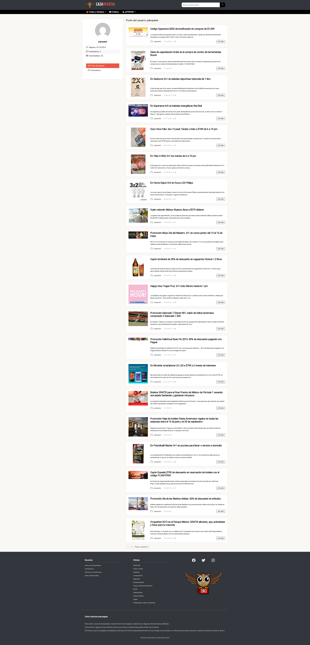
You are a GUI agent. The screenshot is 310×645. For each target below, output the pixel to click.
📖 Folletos (114, 12)
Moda (135, 589)
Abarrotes (136, 565)
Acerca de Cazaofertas (93, 565)
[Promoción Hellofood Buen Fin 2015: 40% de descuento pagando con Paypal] (138, 339)
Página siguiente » (142, 547)
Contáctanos (89, 569)
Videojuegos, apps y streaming (144, 603)
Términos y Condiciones (93, 572)
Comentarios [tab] (95, 70)
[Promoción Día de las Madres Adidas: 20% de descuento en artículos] (138, 498)
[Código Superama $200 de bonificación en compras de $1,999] (138, 28)
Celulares (136, 572)
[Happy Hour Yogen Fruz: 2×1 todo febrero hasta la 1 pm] (138, 286)
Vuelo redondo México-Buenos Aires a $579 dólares (177, 209)
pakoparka (157, 41)
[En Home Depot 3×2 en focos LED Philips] (138, 182)
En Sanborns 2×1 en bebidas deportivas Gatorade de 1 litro (180, 79)
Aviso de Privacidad (92, 575)
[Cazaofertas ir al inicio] (100, 3)
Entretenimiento (138, 582)
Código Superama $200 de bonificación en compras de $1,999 (182, 28)
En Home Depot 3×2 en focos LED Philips (171, 182)
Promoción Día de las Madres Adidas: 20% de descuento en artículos (185, 498)
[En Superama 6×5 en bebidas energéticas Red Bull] (138, 105)
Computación (138, 575)
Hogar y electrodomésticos (142, 586)
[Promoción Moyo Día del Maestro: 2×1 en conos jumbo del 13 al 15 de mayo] (138, 232)
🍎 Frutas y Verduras (95, 12)
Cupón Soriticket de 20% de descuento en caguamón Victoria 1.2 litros (186, 259)
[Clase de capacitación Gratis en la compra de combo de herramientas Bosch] (138, 52)
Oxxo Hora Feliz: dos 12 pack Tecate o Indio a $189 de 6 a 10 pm (183, 129)
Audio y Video (138, 569)
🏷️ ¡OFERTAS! (128, 12)
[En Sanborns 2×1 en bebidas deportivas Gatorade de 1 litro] (138, 78)
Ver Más (220, 41)
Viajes (135, 599)
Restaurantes (137, 592)
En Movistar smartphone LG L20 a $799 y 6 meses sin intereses (183, 365)
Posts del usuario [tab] (98, 66)
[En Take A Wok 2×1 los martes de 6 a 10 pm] (138, 155)
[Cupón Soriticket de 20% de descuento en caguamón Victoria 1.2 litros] (138, 259)
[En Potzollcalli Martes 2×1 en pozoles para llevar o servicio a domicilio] (138, 445)
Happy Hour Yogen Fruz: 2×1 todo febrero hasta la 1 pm (179, 286)
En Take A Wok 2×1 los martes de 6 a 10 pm (173, 156)
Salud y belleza (138, 596)
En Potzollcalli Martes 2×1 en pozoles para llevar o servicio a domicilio (186, 445)
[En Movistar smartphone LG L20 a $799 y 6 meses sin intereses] (138, 365)
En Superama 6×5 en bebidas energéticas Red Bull (176, 105)
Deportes (136, 579)
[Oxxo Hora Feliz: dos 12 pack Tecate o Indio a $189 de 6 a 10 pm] (138, 129)
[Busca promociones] (222, 5)
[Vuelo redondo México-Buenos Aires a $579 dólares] (138, 209)
